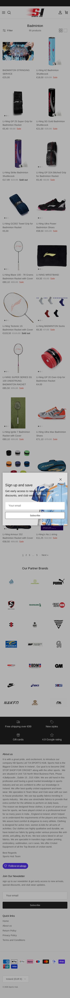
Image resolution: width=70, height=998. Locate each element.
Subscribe (35, 515)
